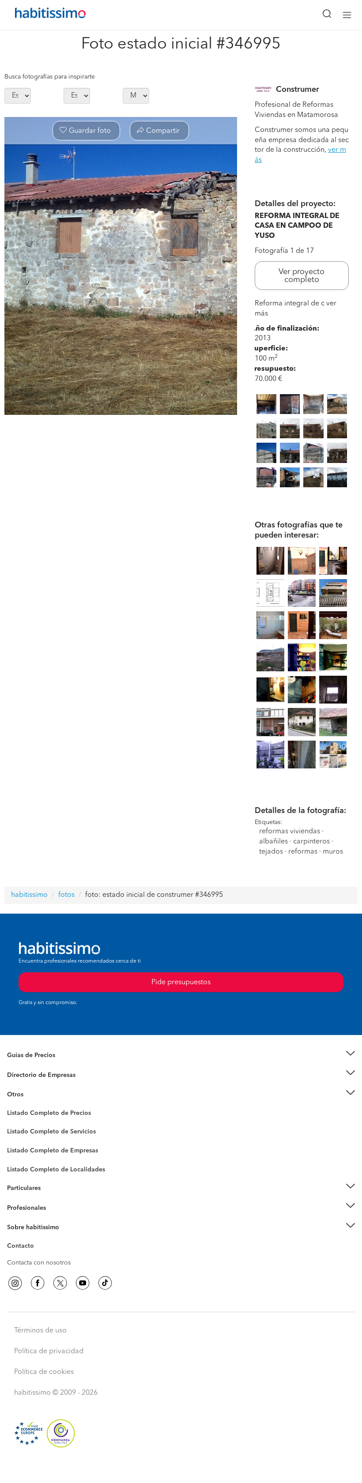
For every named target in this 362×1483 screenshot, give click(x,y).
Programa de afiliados (38, 1256)
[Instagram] (15, 1283)
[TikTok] (105, 1283)
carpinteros (311, 841)
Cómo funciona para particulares (53, 1199)
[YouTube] (82, 1283)
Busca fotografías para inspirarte (49, 77)
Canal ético (23, 1247)
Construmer (297, 90)
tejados (271, 851)
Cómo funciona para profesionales (56, 1219)
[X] (60, 1283)
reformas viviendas (289, 831)
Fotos (15, 1123)
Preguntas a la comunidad (43, 1114)
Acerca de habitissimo (38, 1238)
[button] (181, 1055)
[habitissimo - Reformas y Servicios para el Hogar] (40, 15)
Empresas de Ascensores (42, 1086)
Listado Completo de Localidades (56, 1170)
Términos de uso (40, 1330)
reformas (302, 851)
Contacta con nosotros (39, 1263)
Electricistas (23, 1147)
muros (333, 851)
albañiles (273, 841)
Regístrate (21, 1207)
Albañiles (20, 1156)
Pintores (18, 1139)
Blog (14, 1106)
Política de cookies (44, 1372)
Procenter (20, 1132)
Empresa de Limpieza (37, 1095)
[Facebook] (37, 1283)
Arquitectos (23, 1165)
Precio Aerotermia (32, 1075)
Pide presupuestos (181, 1468)
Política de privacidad (48, 1351)
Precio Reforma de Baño (41, 1066)
